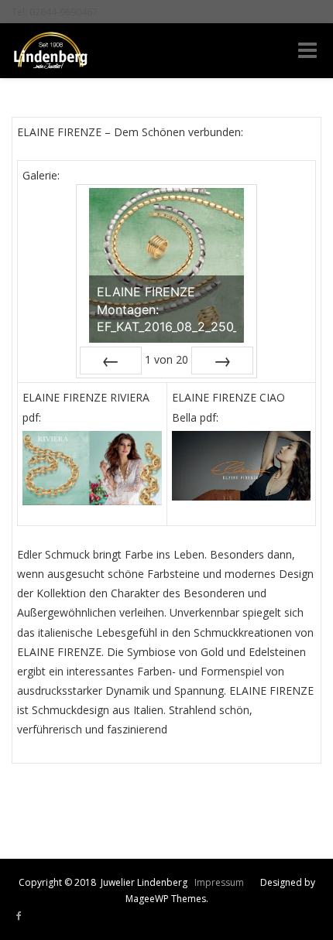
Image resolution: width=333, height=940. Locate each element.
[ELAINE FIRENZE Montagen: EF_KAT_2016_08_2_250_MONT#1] (166, 265)
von (166, 359)
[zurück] (111, 360)
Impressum (219, 882)
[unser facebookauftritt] (19, 916)
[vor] (222, 360)
